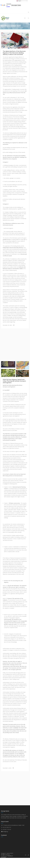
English (19, 0)
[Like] (14, 325)
